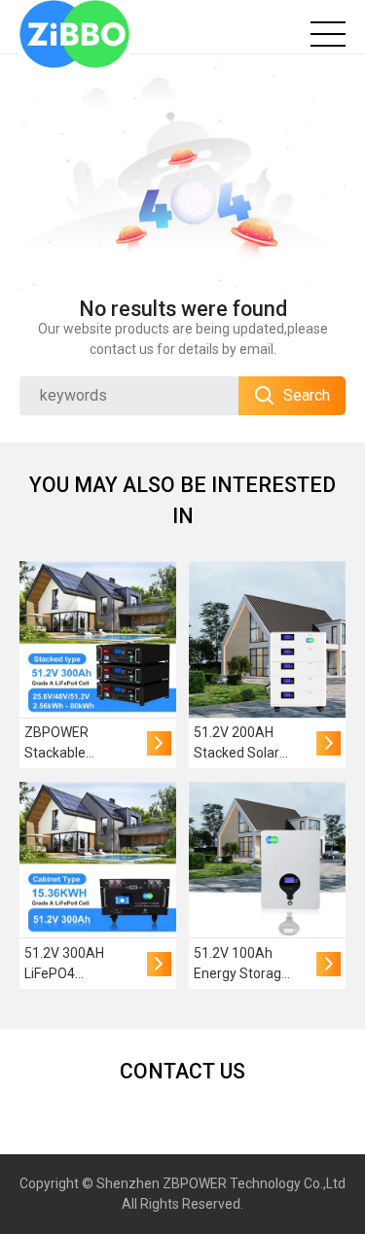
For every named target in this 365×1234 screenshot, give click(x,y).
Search (306, 395)
